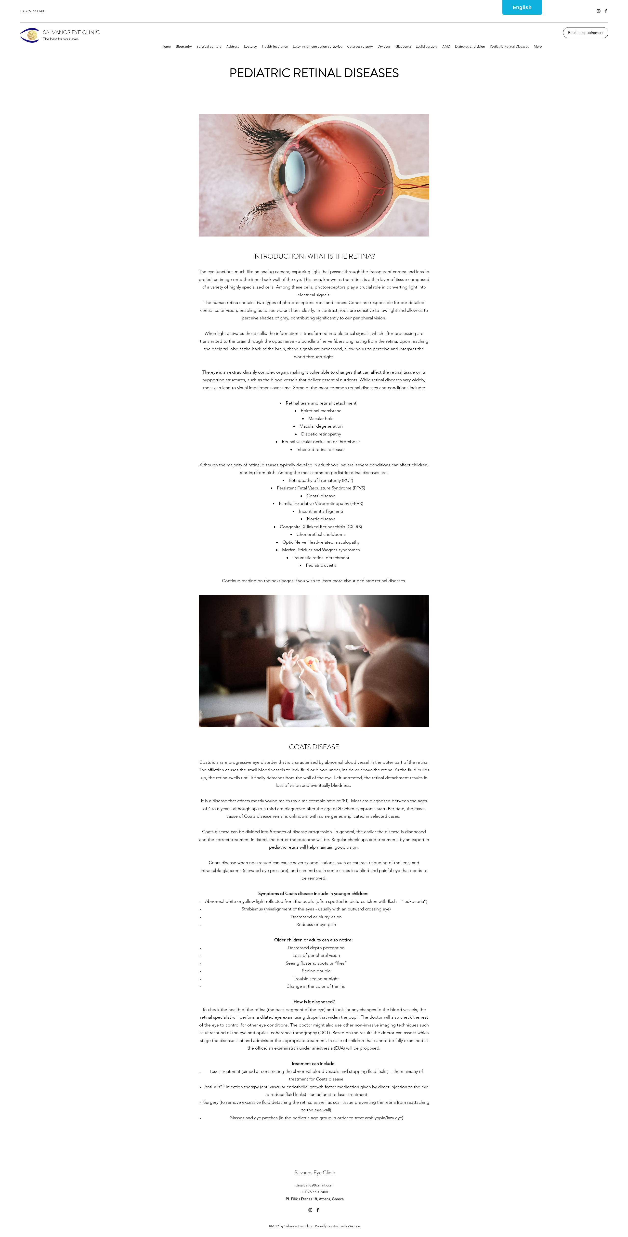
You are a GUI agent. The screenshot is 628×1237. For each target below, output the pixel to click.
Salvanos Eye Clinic (314, 1172)
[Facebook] (605, 11)
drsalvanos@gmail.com (314, 1185)
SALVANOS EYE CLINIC (71, 32)
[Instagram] (598, 11)
